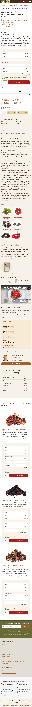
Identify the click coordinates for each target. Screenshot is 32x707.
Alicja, (2, 693)
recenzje (12, 34)
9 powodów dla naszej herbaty (9, 659)
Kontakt (4, 644)
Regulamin (5, 647)
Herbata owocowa (7, 107)
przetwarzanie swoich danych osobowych (15, 636)
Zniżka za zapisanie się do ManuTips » (21, 705)
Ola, (18, 695)
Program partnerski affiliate (9, 673)
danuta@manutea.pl (17, 360)
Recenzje (10, 112)
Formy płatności (6, 654)
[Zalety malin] (16, 231)
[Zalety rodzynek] (17, 220)
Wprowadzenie (4, 5)
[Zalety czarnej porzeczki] (7, 207)
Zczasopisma (21, 112)
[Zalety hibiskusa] (18, 207)
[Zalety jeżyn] (6, 231)
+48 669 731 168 (16, 357)
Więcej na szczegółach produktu (17, 506)
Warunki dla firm (6, 705)
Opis (3, 112)
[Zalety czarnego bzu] (6, 220)
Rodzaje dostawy (6, 656)
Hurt (3, 670)
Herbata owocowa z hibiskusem (10, 108)
